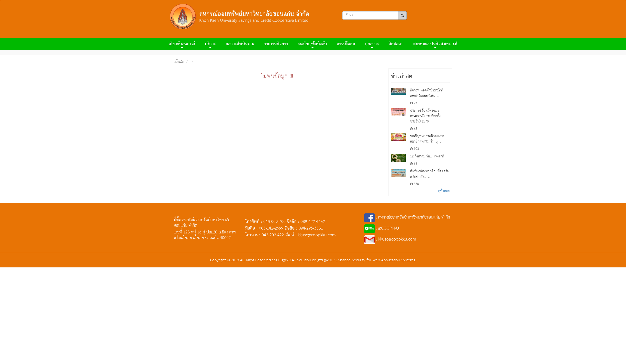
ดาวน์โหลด (346, 44)
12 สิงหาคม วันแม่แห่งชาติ (427, 156)
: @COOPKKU (387, 228)
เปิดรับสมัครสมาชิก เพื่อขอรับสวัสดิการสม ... (429, 174)
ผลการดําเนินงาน (239, 44)
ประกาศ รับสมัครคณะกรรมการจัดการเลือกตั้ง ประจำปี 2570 (425, 116)
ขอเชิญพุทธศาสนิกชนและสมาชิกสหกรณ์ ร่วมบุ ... (427, 139)
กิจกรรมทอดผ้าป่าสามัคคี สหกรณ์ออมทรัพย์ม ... (426, 93)
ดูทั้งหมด (444, 191)
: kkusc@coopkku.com (395, 239)
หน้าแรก (179, 61)
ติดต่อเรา (396, 44)
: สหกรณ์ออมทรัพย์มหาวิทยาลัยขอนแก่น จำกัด (412, 217)
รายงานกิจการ (276, 44)
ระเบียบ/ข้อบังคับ (312, 44)
